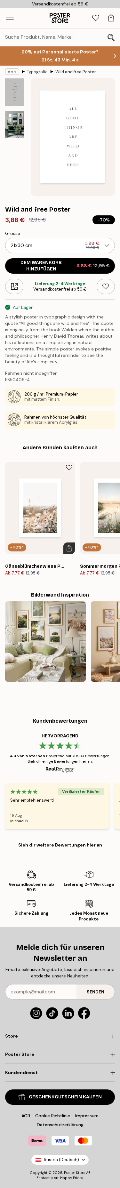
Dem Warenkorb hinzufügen (65, 266)
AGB (25, 1116)
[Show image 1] (14, 92)
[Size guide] (14, 286)
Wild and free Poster (75, 72)
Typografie (37, 72)
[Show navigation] (10, 18)
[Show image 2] (14, 124)
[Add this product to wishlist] (106, 286)
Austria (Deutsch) (61, 1159)
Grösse (12, 233)
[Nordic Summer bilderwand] (45, 641)
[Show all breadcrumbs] (12, 71)
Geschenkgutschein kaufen (65, 1097)
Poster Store (74, 1172)
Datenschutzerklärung (60, 1125)
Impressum (87, 1116)
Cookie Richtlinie (52, 1116)
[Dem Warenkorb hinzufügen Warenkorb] (69, 548)
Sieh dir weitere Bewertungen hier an (60, 845)
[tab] (95, 18)
